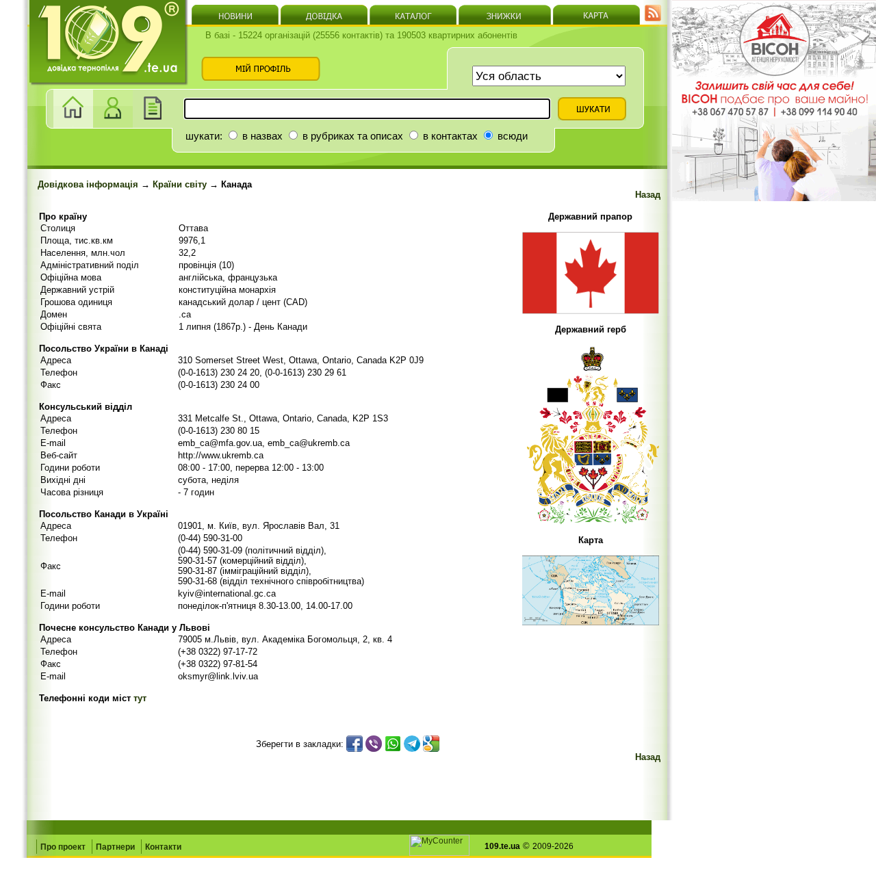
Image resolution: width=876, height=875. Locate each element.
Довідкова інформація (88, 184)
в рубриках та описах (351, 136)
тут (139, 698)
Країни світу (180, 184)
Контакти (163, 847)
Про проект (63, 847)
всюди (511, 136)
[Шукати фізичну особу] (113, 125)
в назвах (261, 136)
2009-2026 (553, 846)
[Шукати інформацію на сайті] (152, 125)
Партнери (115, 847)
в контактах (449, 136)
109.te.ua (502, 846)
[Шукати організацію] (73, 125)
